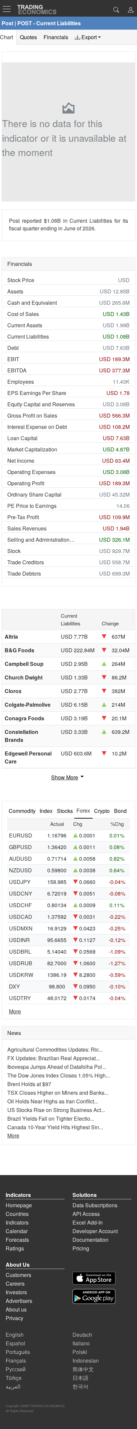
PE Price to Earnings (32, 506)
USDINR (19, 940)
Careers (15, 1283)
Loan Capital (22, 438)
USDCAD (20, 916)
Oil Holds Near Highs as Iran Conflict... (52, 1101)
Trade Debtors (24, 573)
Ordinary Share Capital (34, 494)
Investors (16, 1292)
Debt (13, 348)
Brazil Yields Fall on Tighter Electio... (50, 1118)
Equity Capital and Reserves (41, 404)
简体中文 (83, 1369)
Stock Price (20, 280)
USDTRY (20, 998)
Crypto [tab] (102, 811)
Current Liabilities (28, 336)
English (15, 1334)
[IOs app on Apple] (93, 1278)
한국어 (80, 1386)
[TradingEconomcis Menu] (9, 9)
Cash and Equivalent (32, 302)
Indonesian (85, 1360)
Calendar (17, 1231)
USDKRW (21, 975)
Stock (14, 551)
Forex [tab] (83, 810)
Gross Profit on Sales (32, 415)
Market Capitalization (32, 449)
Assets (15, 291)
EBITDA (17, 370)
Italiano (81, 1343)
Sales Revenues (27, 528)
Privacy (14, 1318)
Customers (18, 1275)
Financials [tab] (56, 37)
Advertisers (19, 1301)
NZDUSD (20, 870)
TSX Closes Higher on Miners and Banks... (57, 1092)
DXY (14, 986)
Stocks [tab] (65, 811)
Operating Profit (25, 483)
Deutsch (82, 1334)
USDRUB (20, 963)
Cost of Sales (23, 314)
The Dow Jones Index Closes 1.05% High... (58, 1075)
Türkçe (14, 1378)
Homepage (19, 1205)
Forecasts (17, 1239)
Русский (16, 1369)
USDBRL (20, 951)
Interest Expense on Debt (37, 427)
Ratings (15, 1248)
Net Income (20, 460)
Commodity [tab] (22, 811)
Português (18, 1352)
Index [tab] (46, 811)
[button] (130, 10)
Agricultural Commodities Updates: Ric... (55, 1049)
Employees (20, 381)
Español (15, 1343)
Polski (79, 1352)
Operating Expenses (31, 472)
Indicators (17, 1222)
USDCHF (20, 905)
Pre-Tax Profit (23, 517)
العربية (13, 1386)
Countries (17, 1214)
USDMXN (21, 928)
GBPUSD (20, 847)
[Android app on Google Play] (93, 1296)
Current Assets (24, 325)
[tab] (87, 37)
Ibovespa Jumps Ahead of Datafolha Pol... (56, 1067)
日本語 (80, 1378)
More (15, 1011)
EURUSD (20, 835)
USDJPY (20, 882)
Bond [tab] (120, 811)
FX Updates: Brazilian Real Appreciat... (53, 1058)
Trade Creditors (25, 562)
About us (16, 1309)
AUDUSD (20, 858)
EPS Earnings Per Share (36, 393)
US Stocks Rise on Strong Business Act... (56, 1110)
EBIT (13, 359)
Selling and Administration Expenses (41, 539)
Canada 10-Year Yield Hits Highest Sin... (55, 1127)
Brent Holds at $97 (29, 1084)
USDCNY (20, 893)
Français (16, 1360)
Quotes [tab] (28, 37)
